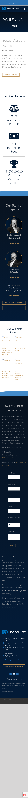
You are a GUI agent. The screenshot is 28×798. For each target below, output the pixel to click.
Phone (10, 506)
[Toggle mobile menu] (25, 9)
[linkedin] (17, 674)
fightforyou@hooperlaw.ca (14, 4)
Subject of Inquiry (14, 518)
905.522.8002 (16, 2)
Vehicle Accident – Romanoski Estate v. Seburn (19, 375)
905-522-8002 (7, 458)
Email (10, 495)
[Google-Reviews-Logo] (14, 679)
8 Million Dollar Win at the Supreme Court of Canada (7, 374)
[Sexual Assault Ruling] (20, 341)
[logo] (14, 631)
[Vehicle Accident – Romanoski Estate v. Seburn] (20, 364)
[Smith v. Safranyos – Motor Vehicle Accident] (7, 341)
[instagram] (14, 674)
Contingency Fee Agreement (7, 691)
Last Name (12, 484)
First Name (12, 473)
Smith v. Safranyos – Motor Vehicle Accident (7, 351)
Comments (12, 531)
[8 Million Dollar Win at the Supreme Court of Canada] (7, 364)
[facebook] (10, 674)
